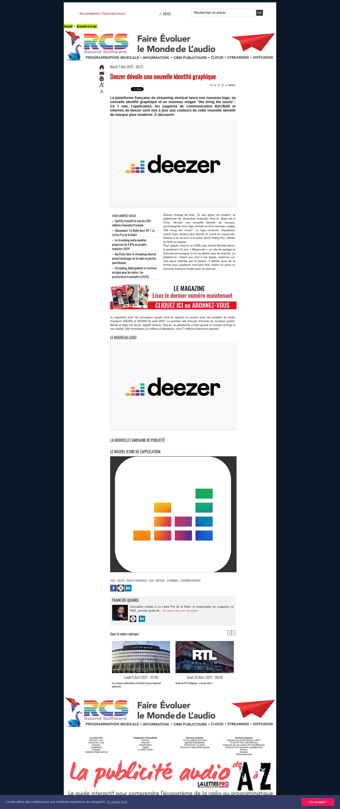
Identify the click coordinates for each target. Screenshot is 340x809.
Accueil (68, 26)
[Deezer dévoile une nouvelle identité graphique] (173, 120)
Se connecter (89, 13)
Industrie (145, 742)
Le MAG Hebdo (145, 749)
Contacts (96, 749)
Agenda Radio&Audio (195, 742)
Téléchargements (244, 754)
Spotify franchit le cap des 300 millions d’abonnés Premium (131, 223)
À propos (96, 745)
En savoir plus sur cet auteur (181, 610)
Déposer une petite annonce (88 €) (244, 740)
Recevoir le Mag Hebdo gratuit (194, 747)
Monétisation (146, 745)
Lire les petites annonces (195, 740)
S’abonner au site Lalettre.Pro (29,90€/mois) (244, 745)
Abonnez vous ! (113, 13)
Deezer (121, 580)
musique (160, 580)
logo (151, 580)
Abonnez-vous (96, 740)
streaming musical (190, 580)
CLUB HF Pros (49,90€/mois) (244, 742)
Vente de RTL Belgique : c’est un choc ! (194, 683)
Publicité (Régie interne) (96, 752)
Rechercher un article (194, 745)
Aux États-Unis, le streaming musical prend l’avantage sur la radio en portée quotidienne (134, 258)
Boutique (244, 752)
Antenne (145, 740)
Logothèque (96, 747)
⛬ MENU (165, 13)
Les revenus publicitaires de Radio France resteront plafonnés (136, 684)
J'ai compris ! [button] (318, 801)
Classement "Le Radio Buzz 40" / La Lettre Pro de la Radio (133, 232)
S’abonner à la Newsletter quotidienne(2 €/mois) (244, 748)
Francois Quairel (125, 600)
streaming (172, 580)
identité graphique (137, 580)
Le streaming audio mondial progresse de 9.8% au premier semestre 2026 (129, 244)
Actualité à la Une (87, 26)
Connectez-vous (96, 742)
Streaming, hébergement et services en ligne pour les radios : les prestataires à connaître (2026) (134, 272)
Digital (145, 747)
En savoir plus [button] (117, 801)
